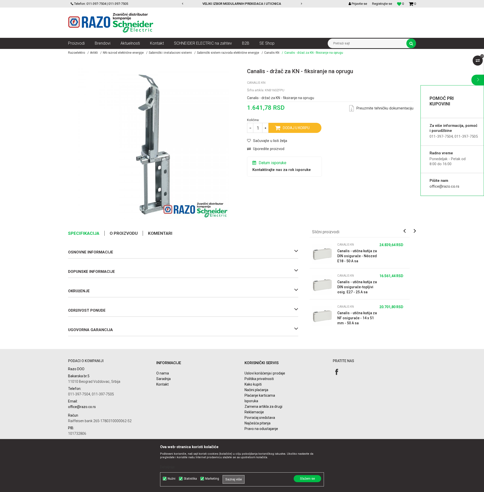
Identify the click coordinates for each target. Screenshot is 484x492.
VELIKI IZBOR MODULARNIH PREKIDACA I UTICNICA (241, 4)
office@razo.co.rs (444, 186)
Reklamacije (254, 412)
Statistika (190, 478)
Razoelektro (76, 52)
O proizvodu (124, 233)
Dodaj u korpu (296, 128)
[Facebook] (337, 372)
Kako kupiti (253, 384)
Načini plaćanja (256, 390)
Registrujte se (382, 4)
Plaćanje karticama (260, 395)
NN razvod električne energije (123, 52)
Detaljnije (167, 467)
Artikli (94, 52)
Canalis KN (271, 52)
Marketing (212, 478)
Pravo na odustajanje (261, 429)
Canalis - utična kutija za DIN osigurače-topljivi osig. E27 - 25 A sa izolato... (357, 287)
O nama (162, 373)
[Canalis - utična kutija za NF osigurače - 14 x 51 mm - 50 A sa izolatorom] (322, 316)
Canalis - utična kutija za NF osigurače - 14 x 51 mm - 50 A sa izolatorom (357, 318)
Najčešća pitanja (257, 423)
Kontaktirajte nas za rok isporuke (281, 169)
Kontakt (162, 384)
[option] (242, 4)
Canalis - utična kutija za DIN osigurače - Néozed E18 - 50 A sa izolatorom (357, 256)
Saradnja (163, 379)
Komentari (160, 233)
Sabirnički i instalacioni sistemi (170, 52)
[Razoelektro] (111, 23)
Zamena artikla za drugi (263, 406)
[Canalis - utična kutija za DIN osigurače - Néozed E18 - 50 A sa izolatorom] (322, 254)
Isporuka (251, 401)
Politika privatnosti (259, 379)
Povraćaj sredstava (260, 418)
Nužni (171, 478)
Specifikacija (83, 233)
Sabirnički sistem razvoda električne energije (228, 52)
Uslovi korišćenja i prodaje (265, 373)
